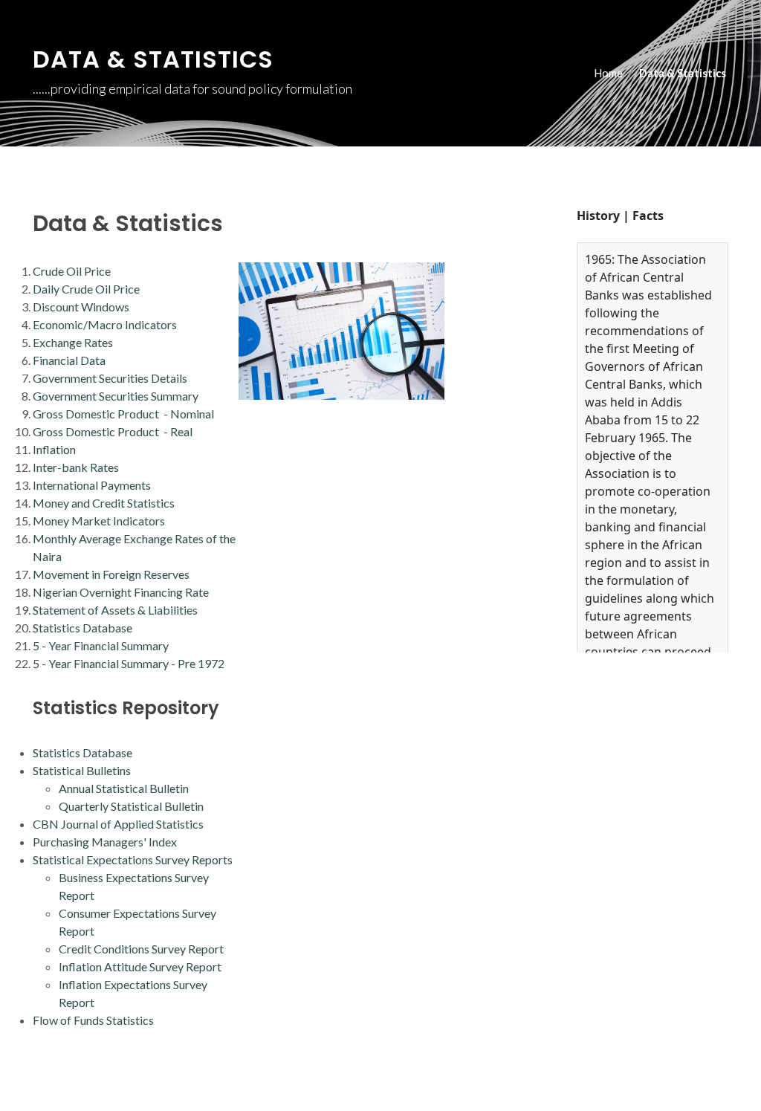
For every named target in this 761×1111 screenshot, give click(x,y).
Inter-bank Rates (76, 467)
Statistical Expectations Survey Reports (133, 859)
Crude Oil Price (72, 271)
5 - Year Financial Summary (101, 645)
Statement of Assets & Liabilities (115, 610)
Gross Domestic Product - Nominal (123, 413)
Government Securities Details (110, 378)
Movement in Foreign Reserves (111, 574)
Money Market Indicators (99, 521)
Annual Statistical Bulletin (124, 788)
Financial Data (69, 360)
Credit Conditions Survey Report (141, 949)
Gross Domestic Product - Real (112, 431)
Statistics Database (82, 628)
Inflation (54, 449)
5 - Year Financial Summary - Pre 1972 (128, 663)
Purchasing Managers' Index (105, 842)
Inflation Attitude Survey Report (140, 966)
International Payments (92, 485)
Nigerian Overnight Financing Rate (121, 592)
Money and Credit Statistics (104, 503)
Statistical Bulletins (82, 770)
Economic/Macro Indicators (105, 324)
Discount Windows (81, 306)
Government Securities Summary (115, 396)
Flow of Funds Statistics (93, 1020)
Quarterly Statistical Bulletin (131, 806)
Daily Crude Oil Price (86, 289)
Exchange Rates (73, 342)
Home (609, 73)
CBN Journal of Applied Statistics (118, 824)
